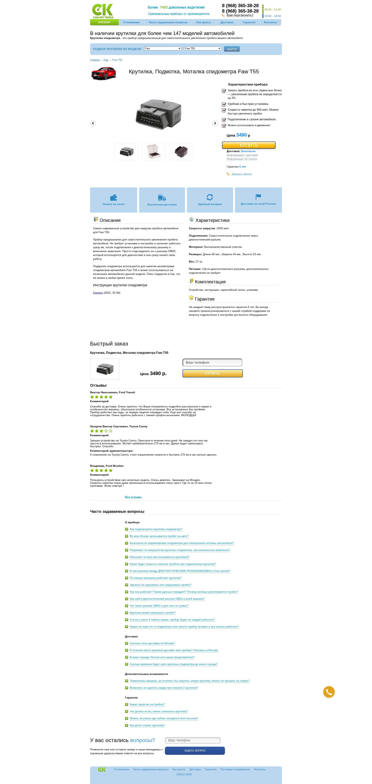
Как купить (203, 22)
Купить (249, 145)
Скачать (98, 292)
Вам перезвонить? (240, 15)
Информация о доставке (242, 154)
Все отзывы (133, 496)
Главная (95, 59)
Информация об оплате (242, 158)
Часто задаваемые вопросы (168, 22)
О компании (131, 22)
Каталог (104, 22)
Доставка (227, 22)
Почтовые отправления (235, 769)
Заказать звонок (242, 173)
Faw (106, 59)
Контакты (270, 22)
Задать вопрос (195, 750)
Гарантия (249, 22)
